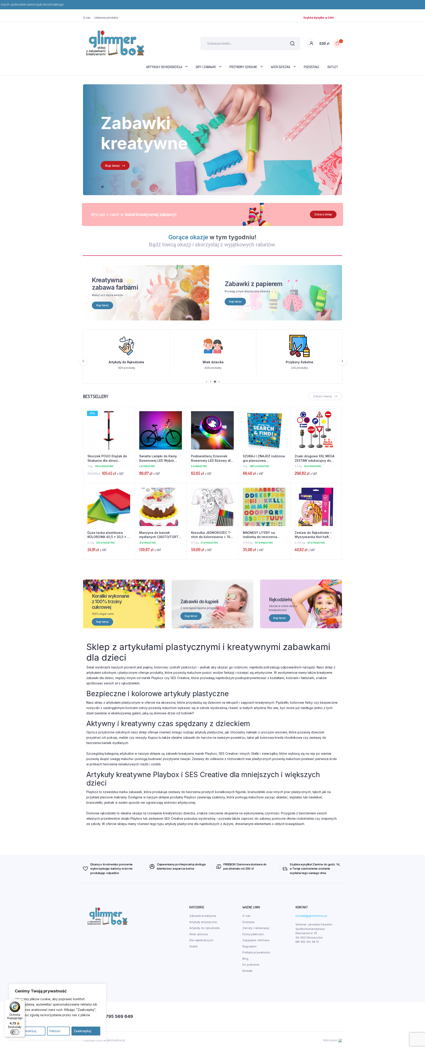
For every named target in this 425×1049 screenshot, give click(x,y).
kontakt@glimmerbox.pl (311, 915)
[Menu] (22, 1001)
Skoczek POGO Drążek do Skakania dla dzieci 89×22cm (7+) (107, 458)
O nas (87, 17)
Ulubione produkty (106, 17)
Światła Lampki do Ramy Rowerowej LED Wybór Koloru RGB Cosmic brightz (159, 458)
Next (342, 361)
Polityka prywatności (256, 952)
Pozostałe (311, 67)
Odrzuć (54, 1031)
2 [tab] (210, 381)
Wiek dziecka (280, 67)
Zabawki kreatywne (202, 915)
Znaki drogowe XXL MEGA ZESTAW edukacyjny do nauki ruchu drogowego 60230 (314, 458)
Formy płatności (253, 934)
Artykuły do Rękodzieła (122, 362)
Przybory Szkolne (243, 67)
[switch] (14, 1032)
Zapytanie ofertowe (255, 940)
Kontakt (247, 970)
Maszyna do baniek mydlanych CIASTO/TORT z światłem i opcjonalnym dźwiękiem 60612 (160, 535)
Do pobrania (250, 964)
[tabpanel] (212, 139)
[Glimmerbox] (115, 43)
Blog (245, 958)
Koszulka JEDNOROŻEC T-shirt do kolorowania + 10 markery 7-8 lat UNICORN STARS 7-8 (211, 535)
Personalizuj (26, 1031)
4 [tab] (219, 381)
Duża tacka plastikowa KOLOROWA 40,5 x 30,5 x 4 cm (108, 535)
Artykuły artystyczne (203, 922)
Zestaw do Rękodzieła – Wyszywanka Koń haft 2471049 (313, 535)
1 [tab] (102, 187)
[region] (57, 1012)
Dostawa (248, 922)
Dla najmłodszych (201, 940)
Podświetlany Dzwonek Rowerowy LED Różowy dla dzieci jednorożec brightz (212, 458)
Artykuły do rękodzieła (164, 67)
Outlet (332, 67)
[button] (129, 424)
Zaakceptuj (82, 1031)
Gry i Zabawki (206, 67)
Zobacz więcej (322, 396)
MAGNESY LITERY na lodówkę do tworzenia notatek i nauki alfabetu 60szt (261, 535)
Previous (83, 361)
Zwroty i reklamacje (255, 928)
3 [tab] (215, 381)
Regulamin (249, 946)
